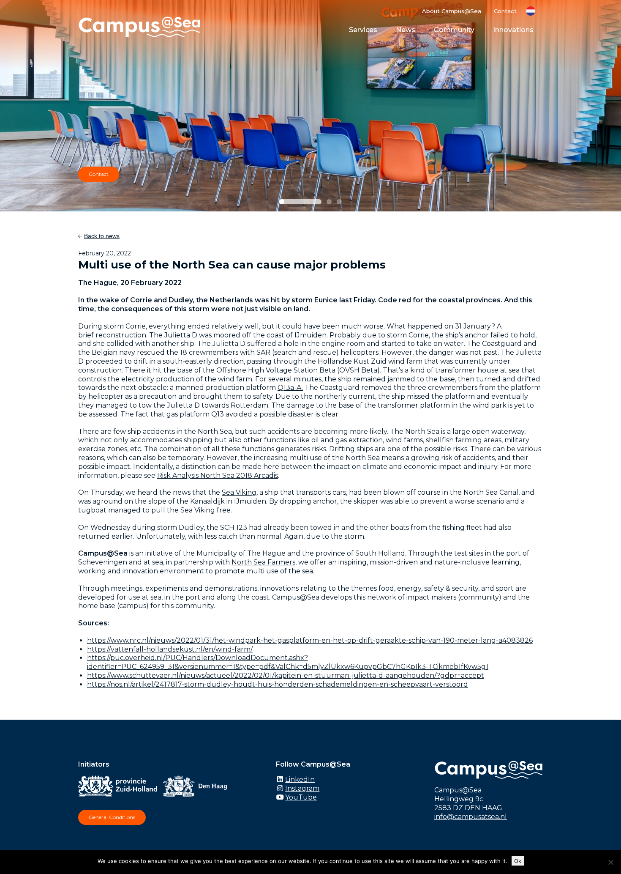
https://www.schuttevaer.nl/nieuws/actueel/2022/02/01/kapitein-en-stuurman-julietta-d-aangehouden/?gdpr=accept (285, 675)
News (405, 30)
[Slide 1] (300, 201)
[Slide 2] (329, 201)
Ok (517, 861)
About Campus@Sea (451, 11)
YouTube (301, 797)
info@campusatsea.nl (470, 817)
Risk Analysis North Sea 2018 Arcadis (217, 475)
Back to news (102, 236)
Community (454, 30)
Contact (505, 11)
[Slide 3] (339, 201)
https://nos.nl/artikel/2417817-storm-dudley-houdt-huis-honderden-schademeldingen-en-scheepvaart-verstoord (277, 684)
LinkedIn (300, 779)
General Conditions (112, 817)
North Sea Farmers (263, 562)
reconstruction (120, 335)
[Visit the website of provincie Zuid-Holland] (119, 788)
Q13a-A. (290, 388)
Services (363, 30)
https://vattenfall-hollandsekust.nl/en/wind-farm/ (170, 649)
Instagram (302, 788)
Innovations (513, 30)
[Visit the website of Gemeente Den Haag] (197, 788)
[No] (610, 862)
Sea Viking (239, 492)
